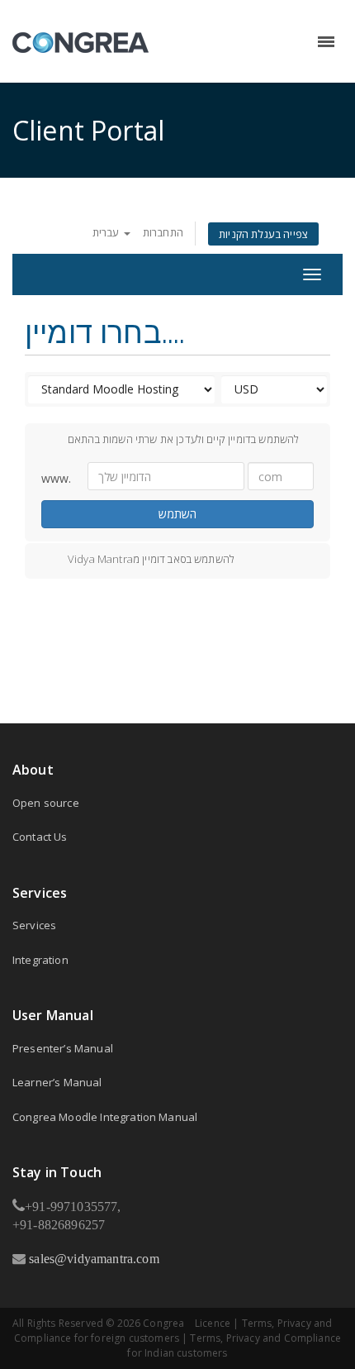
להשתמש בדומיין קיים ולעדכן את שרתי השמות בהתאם (183, 439)
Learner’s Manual (57, 1082)
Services (34, 925)
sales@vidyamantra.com (92, 1258)
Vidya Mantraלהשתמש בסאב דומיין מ (151, 558)
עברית (107, 232)
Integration (40, 959)
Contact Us (40, 836)
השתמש (177, 514)
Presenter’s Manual (62, 1048)
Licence (212, 1323)
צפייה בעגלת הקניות (263, 234)
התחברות (163, 232)
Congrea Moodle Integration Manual (104, 1116)
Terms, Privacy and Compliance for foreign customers (173, 1330)
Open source (45, 802)
